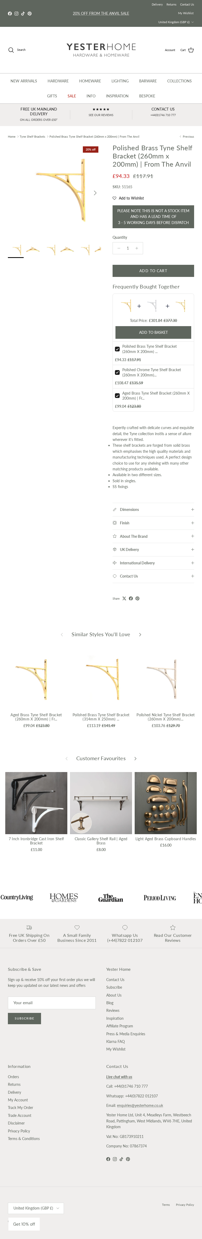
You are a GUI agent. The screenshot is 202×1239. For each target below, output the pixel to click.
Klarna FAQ (115, 1041)
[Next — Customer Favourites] (135, 758)
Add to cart (153, 270)
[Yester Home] (101, 50)
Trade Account (19, 1115)
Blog (109, 1003)
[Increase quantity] (138, 248)
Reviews (112, 1010)
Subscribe (24, 1018)
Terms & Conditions (24, 1138)
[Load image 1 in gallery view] (54, 190)
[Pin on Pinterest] (137, 598)
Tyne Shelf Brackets (32, 136)
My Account (18, 1100)
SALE (72, 96)
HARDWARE (58, 81)
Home (12, 136)
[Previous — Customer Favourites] (66, 758)
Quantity (120, 237)
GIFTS (52, 96)
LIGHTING (120, 81)
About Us (114, 995)
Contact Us (187, 4)
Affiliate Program (119, 1026)
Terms (166, 1204)
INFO (91, 96)
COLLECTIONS (179, 81)
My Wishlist (186, 13)
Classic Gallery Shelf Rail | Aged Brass (101, 841)
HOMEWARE (90, 81)
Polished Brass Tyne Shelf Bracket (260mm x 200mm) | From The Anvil (94, 136)
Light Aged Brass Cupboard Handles (165, 839)
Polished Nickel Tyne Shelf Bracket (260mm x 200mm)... (166, 717)
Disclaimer (16, 1123)
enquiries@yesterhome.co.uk (140, 1105)
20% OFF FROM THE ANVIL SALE (101, 13)
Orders (13, 1076)
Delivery (157, 4)
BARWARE (148, 81)
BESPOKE (147, 96)
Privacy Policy (19, 1131)
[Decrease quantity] (117, 248)
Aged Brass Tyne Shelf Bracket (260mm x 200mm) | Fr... (36, 717)
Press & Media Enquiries (125, 1034)
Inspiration (115, 1018)
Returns (171, 4)
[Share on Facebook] (131, 598)
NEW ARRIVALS (24, 81)
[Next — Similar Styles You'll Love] (140, 634)
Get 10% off (24, 1224)
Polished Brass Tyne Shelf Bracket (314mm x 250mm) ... (101, 717)
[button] (128, 198)
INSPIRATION (117, 96)
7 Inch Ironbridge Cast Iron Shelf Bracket (36, 841)
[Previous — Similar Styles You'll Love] (62, 634)
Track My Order (20, 1107)
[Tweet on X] (124, 598)
